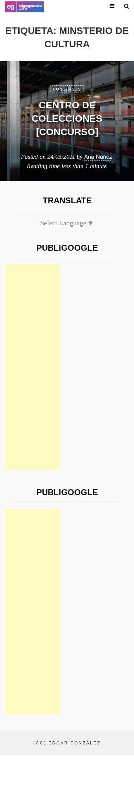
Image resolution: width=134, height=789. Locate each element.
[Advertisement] (32, 367)
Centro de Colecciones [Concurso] (67, 118)
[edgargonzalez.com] (24, 6)
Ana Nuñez (98, 156)
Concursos (67, 89)
